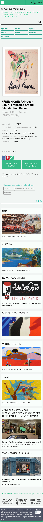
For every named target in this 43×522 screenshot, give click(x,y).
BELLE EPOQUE (19, 189)
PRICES (17, 29)
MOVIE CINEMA (30, 189)
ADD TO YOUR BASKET (11, 164)
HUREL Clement (8, 189)
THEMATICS (32, 33)
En (28, 3)
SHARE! (4, 155)
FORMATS (4, 29)
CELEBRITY (7, 193)
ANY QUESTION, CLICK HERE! (31, 164)
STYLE (3, 33)
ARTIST (17, 33)
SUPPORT (32, 29)
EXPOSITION (5, 37)
